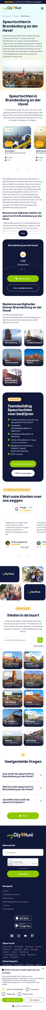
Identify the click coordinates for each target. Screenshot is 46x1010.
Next (27, 169)
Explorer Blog (8, 898)
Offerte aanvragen (23, 473)
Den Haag (29, 947)
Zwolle (22, 955)
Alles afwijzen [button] (34, 1000)
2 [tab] (25, 269)
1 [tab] (21, 269)
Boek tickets (25, 278)
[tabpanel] (23, 259)
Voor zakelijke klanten (23, 288)
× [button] (43, 969)
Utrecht (38, 947)
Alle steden (38, 646)
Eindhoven (7, 949)
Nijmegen (34, 949)
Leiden (5, 957)
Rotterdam (19, 947)
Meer (23, 233)
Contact (6, 905)
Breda (26, 949)
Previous (18, 169)
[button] (23, 1006)
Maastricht (31, 955)
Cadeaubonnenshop (11, 894)
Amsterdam (7, 947)
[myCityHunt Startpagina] (14, 8)
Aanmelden (23, 874)
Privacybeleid (23, 868)
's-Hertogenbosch (10, 955)
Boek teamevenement (23, 464)
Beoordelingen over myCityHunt (16, 902)
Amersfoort (24, 952)
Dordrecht (14, 957)
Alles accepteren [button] (12, 1000)
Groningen (17, 949)
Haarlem (6, 952)
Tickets (6, 891)
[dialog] (23, 988)
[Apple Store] (23, 918)
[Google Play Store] (23, 925)
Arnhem (14, 952)
